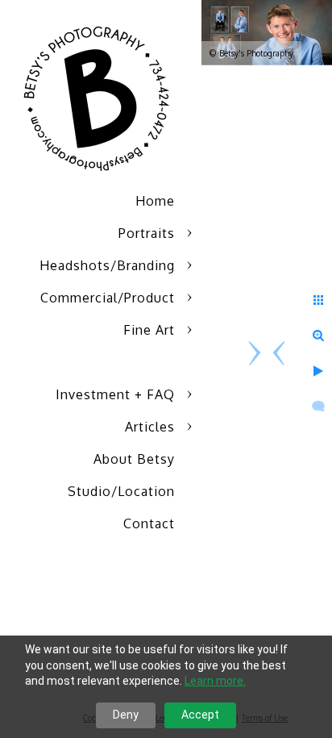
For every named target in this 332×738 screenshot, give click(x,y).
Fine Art (149, 330)
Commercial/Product (107, 298)
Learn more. (215, 680)
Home (155, 201)
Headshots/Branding (107, 265)
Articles (150, 427)
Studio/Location (121, 491)
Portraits (146, 233)
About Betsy (134, 459)
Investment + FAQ (115, 394)
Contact (149, 523)
